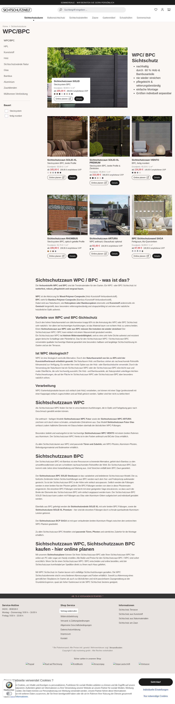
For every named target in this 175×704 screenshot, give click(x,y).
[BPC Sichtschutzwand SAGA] (152, 228)
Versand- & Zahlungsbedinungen (75, 621)
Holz (6, 58)
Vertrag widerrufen (69, 611)
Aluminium (9, 82)
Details (79, 99)
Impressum (66, 634)
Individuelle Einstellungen (155, 690)
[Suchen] (60, 10)
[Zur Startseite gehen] (17, 10)
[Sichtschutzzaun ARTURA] (110, 228)
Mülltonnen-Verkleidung (16, 94)
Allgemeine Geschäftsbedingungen (76, 625)
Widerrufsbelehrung (69, 616)
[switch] (9, 693)
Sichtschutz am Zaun (128, 623)
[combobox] (91, 9)
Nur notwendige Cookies (156, 696)
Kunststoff (9, 52)
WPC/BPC (9, 40)
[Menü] (13, 682)
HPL (6, 46)
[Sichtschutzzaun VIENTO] (152, 151)
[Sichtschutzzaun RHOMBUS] (67, 228)
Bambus (8, 76)
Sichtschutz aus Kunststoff (131, 614)
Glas (6, 70)
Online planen (62, 99)
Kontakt (64, 638)
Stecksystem (16, 111)
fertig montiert (16, 116)
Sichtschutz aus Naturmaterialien (133, 618)
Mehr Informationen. (19, 696)
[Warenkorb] (169, 10)
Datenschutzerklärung (70, 629)
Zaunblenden (10, 88)
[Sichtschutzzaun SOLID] (87, 77)
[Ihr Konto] (162, 10)
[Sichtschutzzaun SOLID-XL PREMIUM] (110, 151)
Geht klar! (156, 682)
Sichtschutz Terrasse (128, 609)
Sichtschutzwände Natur (16, 64)
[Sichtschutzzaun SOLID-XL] (67, 151)
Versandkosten (115, 647)
